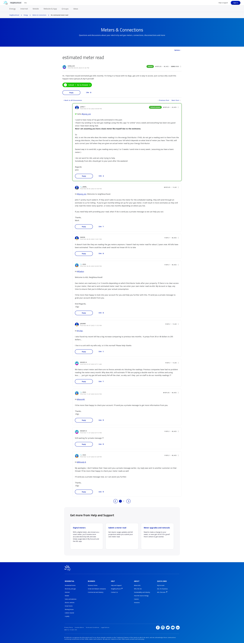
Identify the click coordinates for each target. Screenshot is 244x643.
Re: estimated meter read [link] (59, 15)
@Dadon (80, 271)
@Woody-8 (81, 462)
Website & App (50, 8)
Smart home (69, 606)
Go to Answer (82, 85)
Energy (12, 8)
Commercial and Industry (95, 592)
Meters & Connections (39, 15)
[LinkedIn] (178, 627)
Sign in (235, 3)
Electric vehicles (69, 602)
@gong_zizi (86, 114)
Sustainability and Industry (142, 592)
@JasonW (81, 399)
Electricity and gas (70, 589)
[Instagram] (163, 627)
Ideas (75, 8)
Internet (24, 8)
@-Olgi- (80, 331)
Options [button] (177, 50)
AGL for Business (162, 589)
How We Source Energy (141, 596)
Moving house (69, 609)
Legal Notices (105, 627)
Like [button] (87, 92)
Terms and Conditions (92, 627)
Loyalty (67, 616)
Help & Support (223, 3)
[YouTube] (173, 627)
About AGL (137, 585)
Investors (137, 602)
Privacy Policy (68, 627)
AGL (25, 3)
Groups (65, 8)
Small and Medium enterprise (97, 589)
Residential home (70, 585)
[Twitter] (168, 627)
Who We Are (138, 589)
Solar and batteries (70, 599)
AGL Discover (161, 592)
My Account (160, 585)
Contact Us (114, 592)
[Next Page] (128, 501)
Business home (92, 585)
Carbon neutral (69, 613)
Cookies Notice (79, 627)
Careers (136, 599)
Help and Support (116, 585)
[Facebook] (158, 627)
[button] (180, 66)
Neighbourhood (15, 3)
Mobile (36, 8)
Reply (71, 93)
